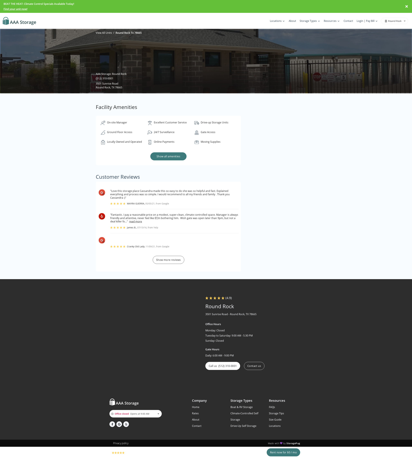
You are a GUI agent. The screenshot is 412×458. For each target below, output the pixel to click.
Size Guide (275, 419)
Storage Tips (276, 413)
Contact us (254, 366)
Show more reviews (168, 260)
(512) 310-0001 (104, 78)
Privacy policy (120, 443)
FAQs (272, 407)
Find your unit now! (15, 9)
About (195, 419)
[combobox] (135, 414)
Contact (196, 426)
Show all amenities (168, 156)
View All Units (104, 33)
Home (195, 407)
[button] (112, 424)
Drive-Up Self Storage (243, 426)
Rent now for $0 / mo (283, 452)
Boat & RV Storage (241, 407)
